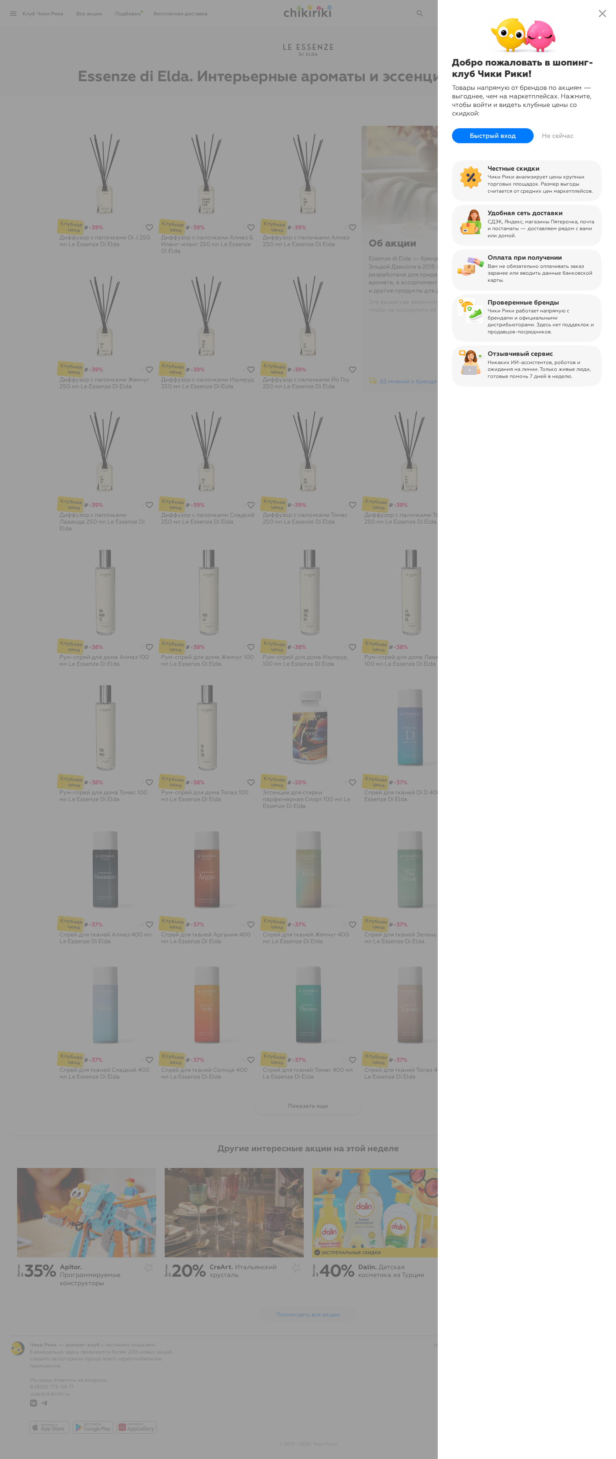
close (602, 13)
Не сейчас (558, 136)
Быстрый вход (493, 136)
